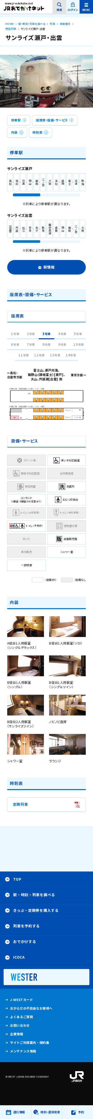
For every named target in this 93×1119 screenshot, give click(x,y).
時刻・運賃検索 (50, 1112)
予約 (81, 1112)
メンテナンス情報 (23, 1052)
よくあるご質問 (21, 1017)
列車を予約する (26, 925)
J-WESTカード (21, 1000)
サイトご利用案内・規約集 (29, 1042)
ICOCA (19, 957)
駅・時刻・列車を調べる (34, 894)
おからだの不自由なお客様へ (31, 1008)
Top (17, 879)
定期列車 (20, 807)
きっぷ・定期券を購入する (35, 910)
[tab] (15, 334)
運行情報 (19, 1114)
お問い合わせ (20, 1025)
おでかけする (24, 941)
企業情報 (16, 1035)
